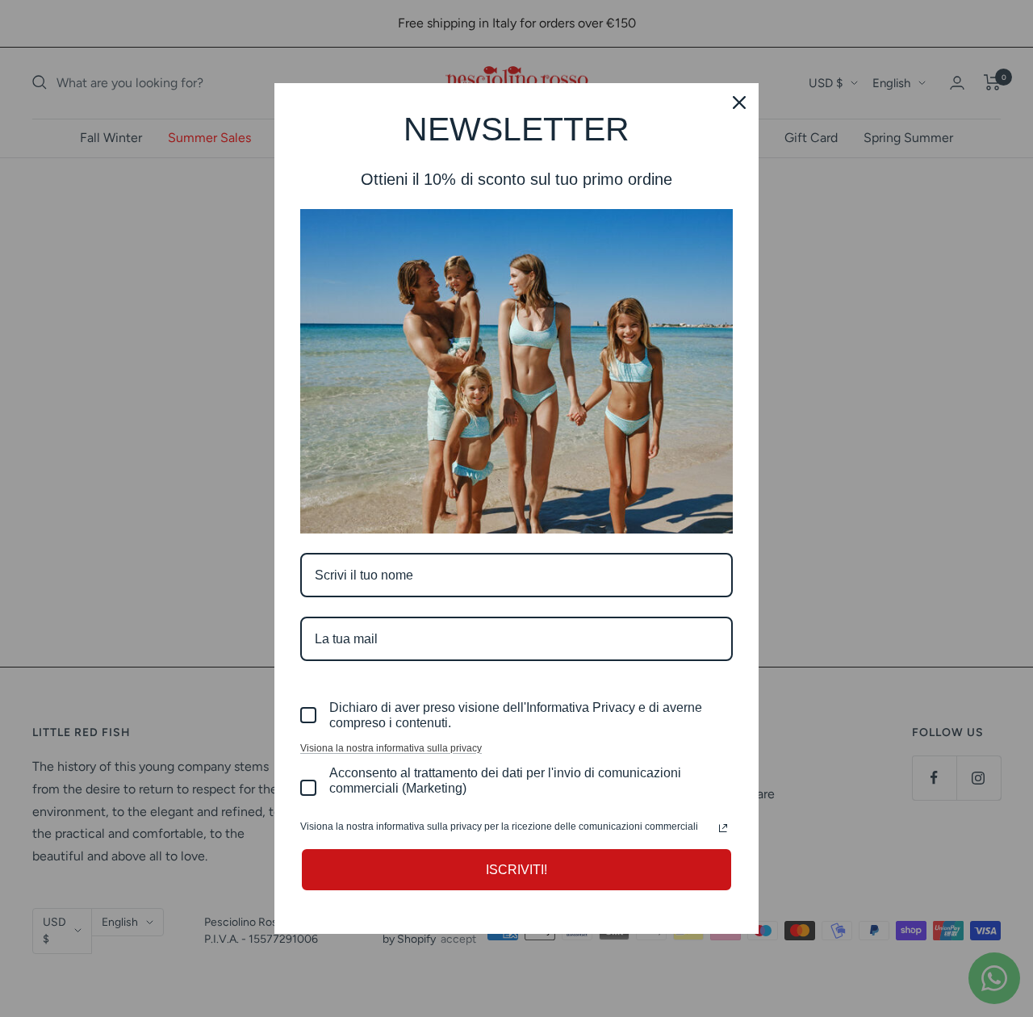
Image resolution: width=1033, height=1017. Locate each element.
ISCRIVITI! (516, 870)
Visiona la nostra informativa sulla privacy (391, 748)
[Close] (739, 102)
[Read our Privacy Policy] (723, 828)
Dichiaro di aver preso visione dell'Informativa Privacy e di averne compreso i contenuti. (515, 715)
